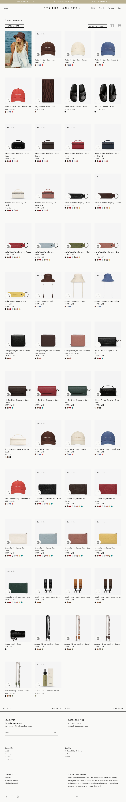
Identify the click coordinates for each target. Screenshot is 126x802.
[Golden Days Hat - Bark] (48, 285)
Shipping (8, 754)
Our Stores (9, 775)
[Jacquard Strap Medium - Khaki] (18, 675)
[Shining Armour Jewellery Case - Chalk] (18, 433)
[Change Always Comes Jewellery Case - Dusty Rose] (78, 335)
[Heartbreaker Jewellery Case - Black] (18, 137)
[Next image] (59, 44)
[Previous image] (37, 44)
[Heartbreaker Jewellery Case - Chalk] (18, 187)
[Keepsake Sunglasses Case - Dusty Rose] (78, 532)
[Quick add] (38, 54)
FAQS (7, 751)
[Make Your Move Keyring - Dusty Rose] (107, 236)
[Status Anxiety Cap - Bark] (48, 433)
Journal (67, 757)
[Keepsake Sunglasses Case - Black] (48, 482)
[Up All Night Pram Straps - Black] (48, 581)
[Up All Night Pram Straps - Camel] (78, 581)
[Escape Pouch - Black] (18, 628)
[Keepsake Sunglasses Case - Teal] (18, 581)
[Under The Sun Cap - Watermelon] (18, 91)
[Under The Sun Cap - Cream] (78, 44)
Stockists (8, 777)
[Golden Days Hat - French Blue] (107, 285)
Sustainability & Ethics (73, 751)
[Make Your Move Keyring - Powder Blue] (48, 236)
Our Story (69, 748)
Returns (7, 757)
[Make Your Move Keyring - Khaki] (78, 236)
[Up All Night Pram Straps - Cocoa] (107, 581)
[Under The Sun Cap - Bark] (48, 44)
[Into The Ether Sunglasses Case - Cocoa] (18, 384)
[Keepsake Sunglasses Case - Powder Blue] (48, 532)
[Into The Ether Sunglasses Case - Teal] (78, 384)
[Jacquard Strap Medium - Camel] (78, 628)
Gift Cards (9, 760)
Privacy (78, 797)
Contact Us (9, 748)
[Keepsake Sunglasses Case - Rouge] (107, 482)
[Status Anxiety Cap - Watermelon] (18, 482)
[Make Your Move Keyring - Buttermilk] (18, 285)
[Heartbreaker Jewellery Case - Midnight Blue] (107, 137)
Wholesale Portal (11, 783)
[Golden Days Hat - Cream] (78, 285)
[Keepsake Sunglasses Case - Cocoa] (78, 482)
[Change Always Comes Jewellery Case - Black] (18, 335)
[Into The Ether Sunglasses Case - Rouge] (48, 384)
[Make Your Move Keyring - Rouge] (18, 236)
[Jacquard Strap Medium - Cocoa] (107, 628)
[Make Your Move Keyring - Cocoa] (107, 187)
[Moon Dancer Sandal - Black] (78, 91)
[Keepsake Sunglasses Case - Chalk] (18, 532)
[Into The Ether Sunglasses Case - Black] (107, 335)
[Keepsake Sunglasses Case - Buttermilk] (107, 532)
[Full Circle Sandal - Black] (107, 91)
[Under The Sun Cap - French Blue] (107, 44)
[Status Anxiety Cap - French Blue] (107, 433)
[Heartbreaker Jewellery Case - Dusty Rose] (48, 187)
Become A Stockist (12, 780)
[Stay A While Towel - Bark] (48, 91)
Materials (68, 754)
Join (55, 732)
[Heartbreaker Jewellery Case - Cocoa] (48, 137)
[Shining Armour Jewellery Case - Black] (107, 384)
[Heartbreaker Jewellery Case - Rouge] (78, 137)
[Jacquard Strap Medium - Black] (48, 628)
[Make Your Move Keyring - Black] (78, 187)
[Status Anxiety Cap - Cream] (78, 433)
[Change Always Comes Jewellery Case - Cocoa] (48, 335)
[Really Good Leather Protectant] (48, 675)
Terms (70, 797)
